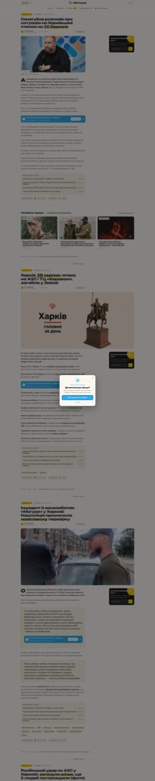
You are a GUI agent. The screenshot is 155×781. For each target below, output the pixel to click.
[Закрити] (92, 377)
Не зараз (77, 402)
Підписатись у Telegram (78, 398)
